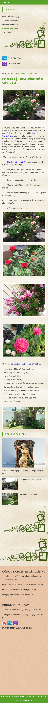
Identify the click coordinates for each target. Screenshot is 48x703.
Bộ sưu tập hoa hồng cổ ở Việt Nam (26, 364)
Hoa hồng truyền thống (17, 162)
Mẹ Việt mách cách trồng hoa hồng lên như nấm (24, 383)
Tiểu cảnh (6, 33)
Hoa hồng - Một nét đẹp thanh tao (19, 369)
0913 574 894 (14, 58)
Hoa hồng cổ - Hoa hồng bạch (17, 372)
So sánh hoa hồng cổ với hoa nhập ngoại (21, 387)
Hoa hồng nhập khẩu (13, 376)
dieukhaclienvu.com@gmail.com (22, 589)
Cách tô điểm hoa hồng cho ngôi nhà (20, 398)
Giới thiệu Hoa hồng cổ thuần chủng (19, 394)
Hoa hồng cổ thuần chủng (15, 401)
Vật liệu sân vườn (10, 29)
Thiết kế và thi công (11, 21)
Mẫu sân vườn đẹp (10, 25)
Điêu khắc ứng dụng (10, 16)
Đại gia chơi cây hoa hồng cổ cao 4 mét (21, 390)
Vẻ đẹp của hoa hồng (13, 380)
